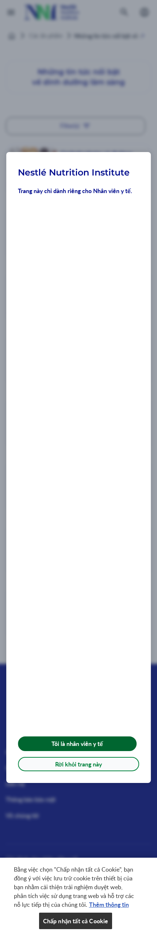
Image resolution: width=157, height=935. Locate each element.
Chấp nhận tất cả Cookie (75, 921)
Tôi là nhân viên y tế (77, 743)
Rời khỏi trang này (78, 764)
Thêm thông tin (109, 904)
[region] (78, 896)
